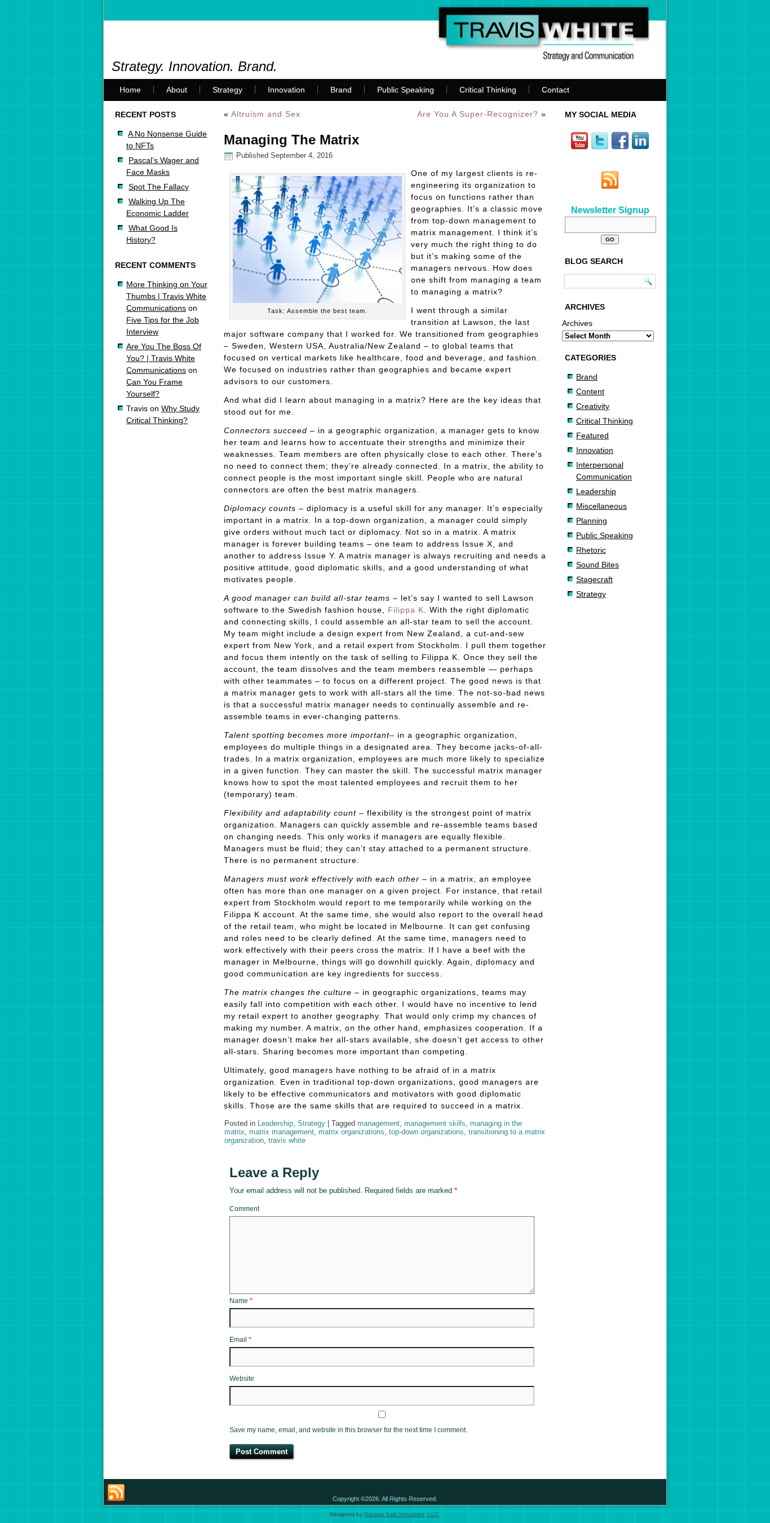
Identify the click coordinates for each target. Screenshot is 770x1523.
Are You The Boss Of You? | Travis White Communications (163, 358)
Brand (341, 89)
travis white (287, 1140)
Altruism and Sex (265, 113)
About (176, 89)
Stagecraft (594, 579)
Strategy (227, 89)
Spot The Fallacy (159, 186)
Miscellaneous (601, 505)
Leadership (275, 1123)
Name (241, 1301)
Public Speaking (405, 89)
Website (241, 1379)
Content (590, 391)
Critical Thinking (487, 89)
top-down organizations (426, 1132)
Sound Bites (597, 564)
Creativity (592, 406)
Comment (244, 1209)
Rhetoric (591, 549)
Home (130, 89)
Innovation (286, 89)
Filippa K (406, 609)
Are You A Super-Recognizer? (477, 113)
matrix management (281, 1132)
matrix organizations (351, 1132)
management (378, 1123)
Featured (592, 435)
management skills (435, 1123)
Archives (577, 323)
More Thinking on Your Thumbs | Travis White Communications (166, 296)
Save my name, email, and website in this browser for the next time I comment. (348, 1430)
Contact (555, 89)
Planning (591, 520)
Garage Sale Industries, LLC (401, 1514)
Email (240, 1340)
